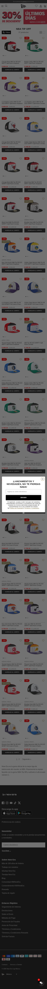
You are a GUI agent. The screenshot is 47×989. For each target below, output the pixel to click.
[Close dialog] (42, 479)
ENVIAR (23, 498)
